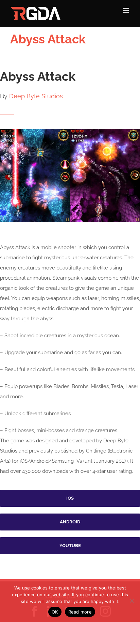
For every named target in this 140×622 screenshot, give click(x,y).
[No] (131, 600)
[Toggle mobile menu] (126, 10)
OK (55, 612)
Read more (80, 612)
